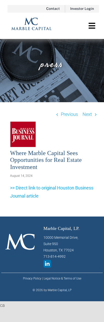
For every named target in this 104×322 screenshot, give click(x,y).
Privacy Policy (32, 278)
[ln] (47, 262)
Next (87, 114)
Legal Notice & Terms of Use (62, 278)
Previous (69, 114)
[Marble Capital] (31, 20)
